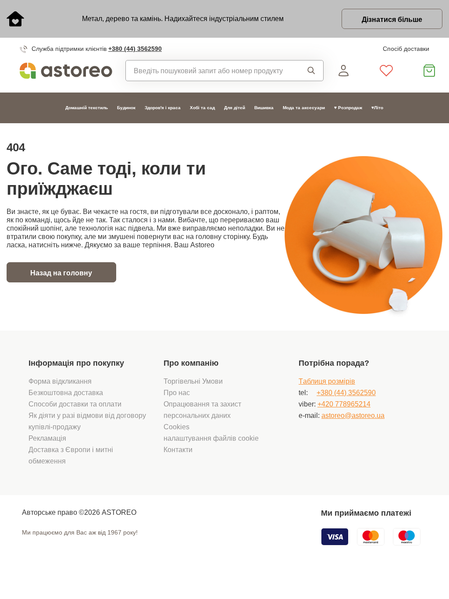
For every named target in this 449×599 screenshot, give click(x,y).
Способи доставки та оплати (75, 404)
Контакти (178, 449)
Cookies (176, 427)
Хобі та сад (202, 107)
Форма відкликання (60, 381)
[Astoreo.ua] (66, 71)
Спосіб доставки (406, 48)
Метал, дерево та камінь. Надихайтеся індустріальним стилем (183, 18)
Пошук (309, 71)
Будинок (126, 107)
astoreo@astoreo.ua (353, 415)
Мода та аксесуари (304, 107)
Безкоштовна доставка (66, 392)
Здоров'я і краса (163, 107)
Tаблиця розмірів (327, 381)
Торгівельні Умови (193, 381)
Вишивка (264, 107)
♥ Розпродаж (348, 107)
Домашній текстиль (86, 107)
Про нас (177, 392)
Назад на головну (61, 273)
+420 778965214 (344, 404)
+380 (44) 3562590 (135, 48)
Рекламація (47, 438)
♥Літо (377, 107)
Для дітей (234, 107)
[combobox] (210, 71)
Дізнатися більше (392, 19)
